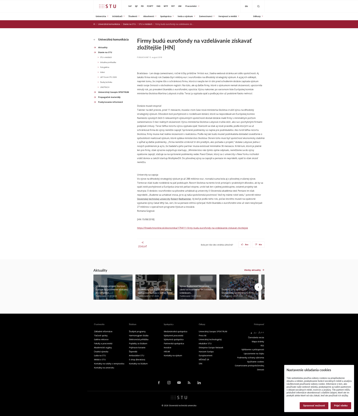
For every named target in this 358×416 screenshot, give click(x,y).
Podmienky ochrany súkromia (250, 357)
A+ (255, 332)
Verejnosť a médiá (227, 16)
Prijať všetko (341, 405)
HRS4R (167, 351)
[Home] (94, 24)
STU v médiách (145, 24)
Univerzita (101, 16)
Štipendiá (133, 351)
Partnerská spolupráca (174, 343)
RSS (262, 345)
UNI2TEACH (104, 87)
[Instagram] (169, 382)
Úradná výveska (101, 351)
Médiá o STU (100, 359)
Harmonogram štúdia (138, 335)
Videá (102, 72)
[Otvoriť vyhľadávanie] (258, 6)
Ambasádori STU (136, 355)
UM (179, 6)
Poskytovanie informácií (110, 102)
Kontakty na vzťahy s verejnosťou (109, 363)
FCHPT (150, 6)
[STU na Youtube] (179, 382)
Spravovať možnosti (314, 405)
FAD (158, 6)
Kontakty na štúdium (138, 363)
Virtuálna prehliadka (108, 62)
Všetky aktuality (252, 270)
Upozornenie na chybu (254, 353)
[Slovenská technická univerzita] (107, 6)
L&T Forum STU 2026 (108, 77)
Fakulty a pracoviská (103, 343)
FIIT (173, 6)
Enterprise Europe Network (211, 347)
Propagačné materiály (109, 97)
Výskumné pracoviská (173, 335)
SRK (200, 363)
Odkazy (257, 16)
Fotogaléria (104, 67)
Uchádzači (117, 16)
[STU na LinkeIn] (199, 382)
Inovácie (167, 347)
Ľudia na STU (100, 355)
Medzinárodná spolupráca (175, 331)
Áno (246, 244)
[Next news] (258, 287)
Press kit (202, 335)
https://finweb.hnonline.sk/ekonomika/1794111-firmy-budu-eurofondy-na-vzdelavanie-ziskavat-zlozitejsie (192, 227)
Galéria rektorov (101, 339)
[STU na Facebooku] (159, 382)
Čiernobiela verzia (256, 337)
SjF (136, 6)
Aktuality (103, 47)
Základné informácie (103, 331)
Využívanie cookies (255, 361)
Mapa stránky (258, 341)
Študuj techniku (106, 82)
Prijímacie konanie (137, 347)
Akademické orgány (103, 347)
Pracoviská (191, 6)
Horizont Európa (206, 351)
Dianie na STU (129, 24)
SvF (130, 6)
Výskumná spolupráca (173, 339)
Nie (260, 244)
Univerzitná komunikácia (109, 24)
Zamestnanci (205, 16)
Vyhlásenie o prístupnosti (253, 349)
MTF (166, 6)
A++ (261, 332)
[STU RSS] (189, 382)
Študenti (133, 16)
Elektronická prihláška (138, 339)
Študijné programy (137, 331)
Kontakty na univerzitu (104, 367)
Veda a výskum (185, 16)
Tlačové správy (101, 335)
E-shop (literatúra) (137, 359)
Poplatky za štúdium (138, 343)
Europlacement (205, 355)
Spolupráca (165, 16)
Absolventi (148, 16)
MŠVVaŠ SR (204, 359)
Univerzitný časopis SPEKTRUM (113, 92)
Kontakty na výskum (173, 355)
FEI (142, 6)
